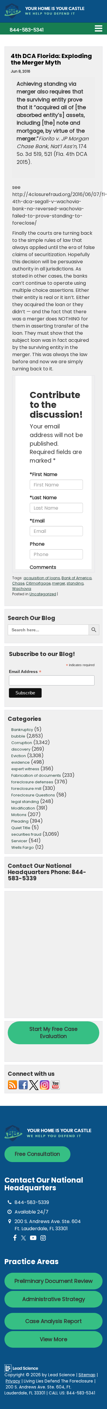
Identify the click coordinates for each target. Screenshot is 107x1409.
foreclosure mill (26, 788)
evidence (20, 762)
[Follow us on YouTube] (55, 1085)
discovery (20, 749)
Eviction (18, 756)
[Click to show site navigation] (98, 29)
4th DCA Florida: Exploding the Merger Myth (51, 59)
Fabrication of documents (36, 775)
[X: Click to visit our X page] (23, 1238)
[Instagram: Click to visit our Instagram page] (43, 1238)
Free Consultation (37, 1154)
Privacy (13, 1381)
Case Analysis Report (53, 1321)
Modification (23, 808)
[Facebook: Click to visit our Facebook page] (15, 1238)
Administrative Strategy (53, 1299)
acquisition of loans (41, 577)
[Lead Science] (21, 1368)
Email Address (25, 671)
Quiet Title (20, 828)
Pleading (20, 821)
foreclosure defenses (32, 782)
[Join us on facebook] (23, 1085)
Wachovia (21, 588)
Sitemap (86, 1375)
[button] (27, 29)
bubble (18, 736)
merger (58, 583)
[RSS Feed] (12, 1085)
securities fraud (26, 834)
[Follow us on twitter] (34, 1085)
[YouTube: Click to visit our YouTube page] (33, 1238)
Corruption (21, 743)
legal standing (25, 801)
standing (75, 583)
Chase (18, 583)
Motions (18, 815)
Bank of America (77, 577)
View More (53, 1339)
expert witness (25, 769)
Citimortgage (38, 583)
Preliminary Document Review (54, 1281)
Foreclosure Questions (33, 795)
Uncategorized (42, 594)
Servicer (19, 841)
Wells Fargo (22, 847)
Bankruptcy (22, 729)
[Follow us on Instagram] (44, 1085)
